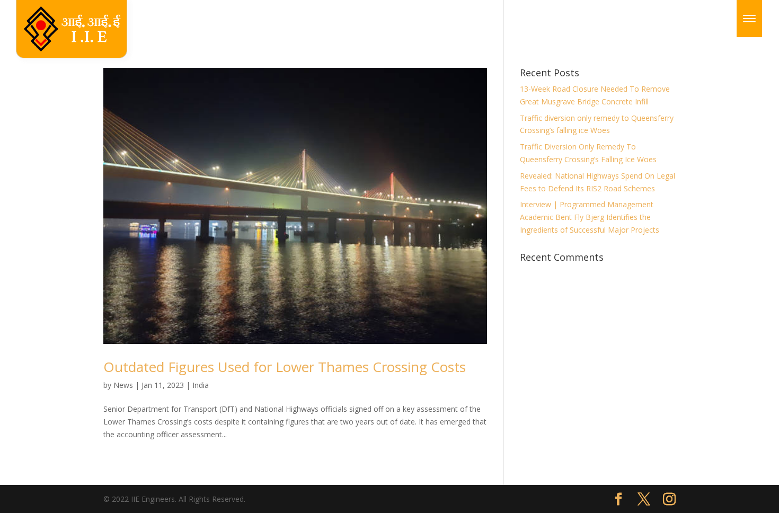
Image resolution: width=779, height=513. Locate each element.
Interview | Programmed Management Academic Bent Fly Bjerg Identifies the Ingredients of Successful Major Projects (589, 217)
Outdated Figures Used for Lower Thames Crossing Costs (284, 366)
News (123, 385)
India (200, 385)
